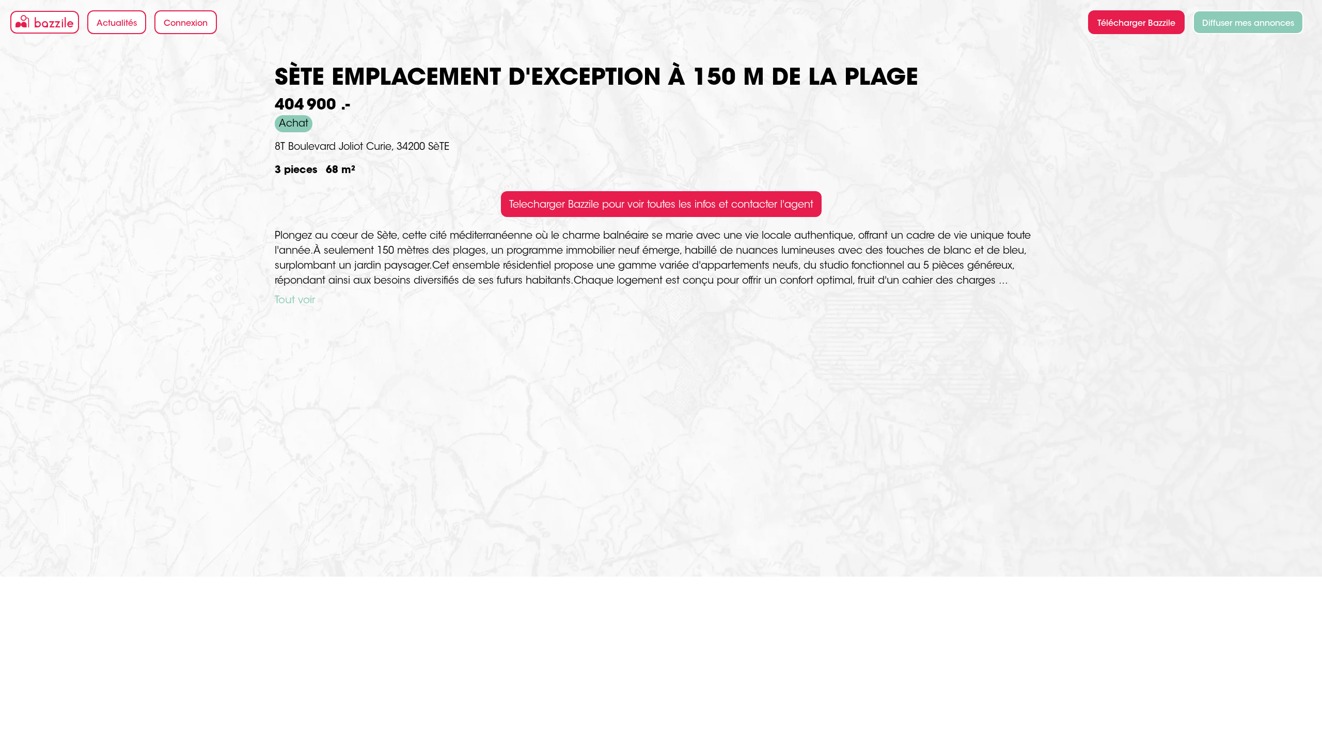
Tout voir (295, 301)
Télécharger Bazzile (1136, 24)
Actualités (117, 24)
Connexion (186, 24)
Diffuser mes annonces (1248, 24)
